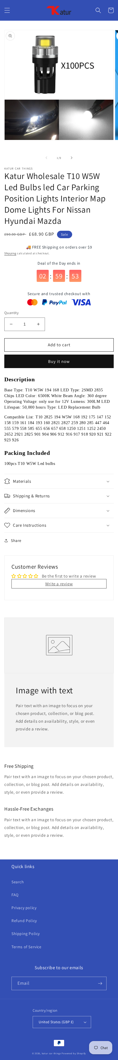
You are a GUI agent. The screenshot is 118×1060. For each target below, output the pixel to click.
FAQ (15, 894)
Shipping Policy (25, 933)
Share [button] (16, 540)
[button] (7, 10)
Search (17, 881)
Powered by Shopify (74, 1053)
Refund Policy (24, 920)
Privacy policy (23, 907)
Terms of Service (26, 946)
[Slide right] (71, 157)
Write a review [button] (59, 583)
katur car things (51, 1053)
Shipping (10, 253)
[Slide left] (46, 157)
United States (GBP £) (56, 1021)
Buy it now (59, 361)
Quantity (11, 312)
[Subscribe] (100, 983)
